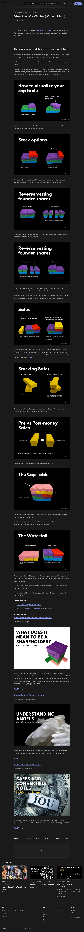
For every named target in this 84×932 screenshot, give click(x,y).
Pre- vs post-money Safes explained (30, 608)
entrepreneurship (75, 917)
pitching (32, 882)
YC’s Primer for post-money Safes (29, 605)
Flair (32, 928)
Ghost (28, 928)
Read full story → (20, 689)
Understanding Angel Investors (29, 695)
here (32, 357)
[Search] (65, 3)
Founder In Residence (12, 928)
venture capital (6, 881)
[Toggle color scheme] (37, 929)
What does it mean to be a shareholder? (33, 617)
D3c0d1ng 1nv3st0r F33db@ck (42, 885)
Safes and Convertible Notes (27, 764)
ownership (17, 12)
